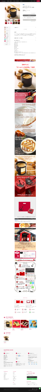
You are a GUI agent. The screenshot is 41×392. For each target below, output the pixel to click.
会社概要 (4, 375)
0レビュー (26, 8)
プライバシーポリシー (6, 379)
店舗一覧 (4, 376)
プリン (13, 373)
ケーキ (13, 375)
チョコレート (14, 374)
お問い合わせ (5, 374)
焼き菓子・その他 (14, 376)
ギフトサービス (14, 384)
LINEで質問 (39, 388)
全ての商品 (14, 380)
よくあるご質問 (5, 373)
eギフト (13, 379)
